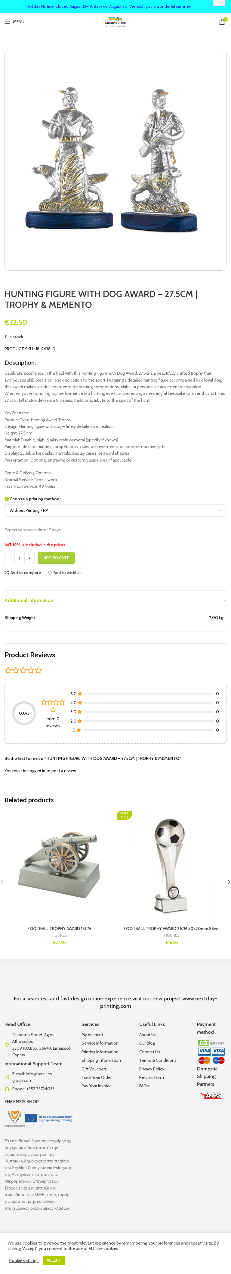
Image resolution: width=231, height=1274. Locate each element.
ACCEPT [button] (54, 1260)
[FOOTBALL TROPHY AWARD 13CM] (59, 865)
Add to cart (56, 557)
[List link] (38, 1077)
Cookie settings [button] (23, 1260)
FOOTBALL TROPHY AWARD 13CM (59, 928)
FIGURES (59, 935)
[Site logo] (115, 21)
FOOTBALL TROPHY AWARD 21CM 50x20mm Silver (172, 928)
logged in (37, 770)
